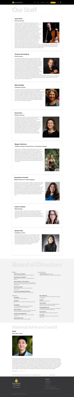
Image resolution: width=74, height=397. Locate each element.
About (35, 2)
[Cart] (60, 2)
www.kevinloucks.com (21, 370)
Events (38, 2)
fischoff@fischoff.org (48, 385)
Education (47, 2)
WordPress (16, 393)
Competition (42, 2)
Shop (58, 2)
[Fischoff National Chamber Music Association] (17, 3)
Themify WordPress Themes (22, 393)
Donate (53, 2)
